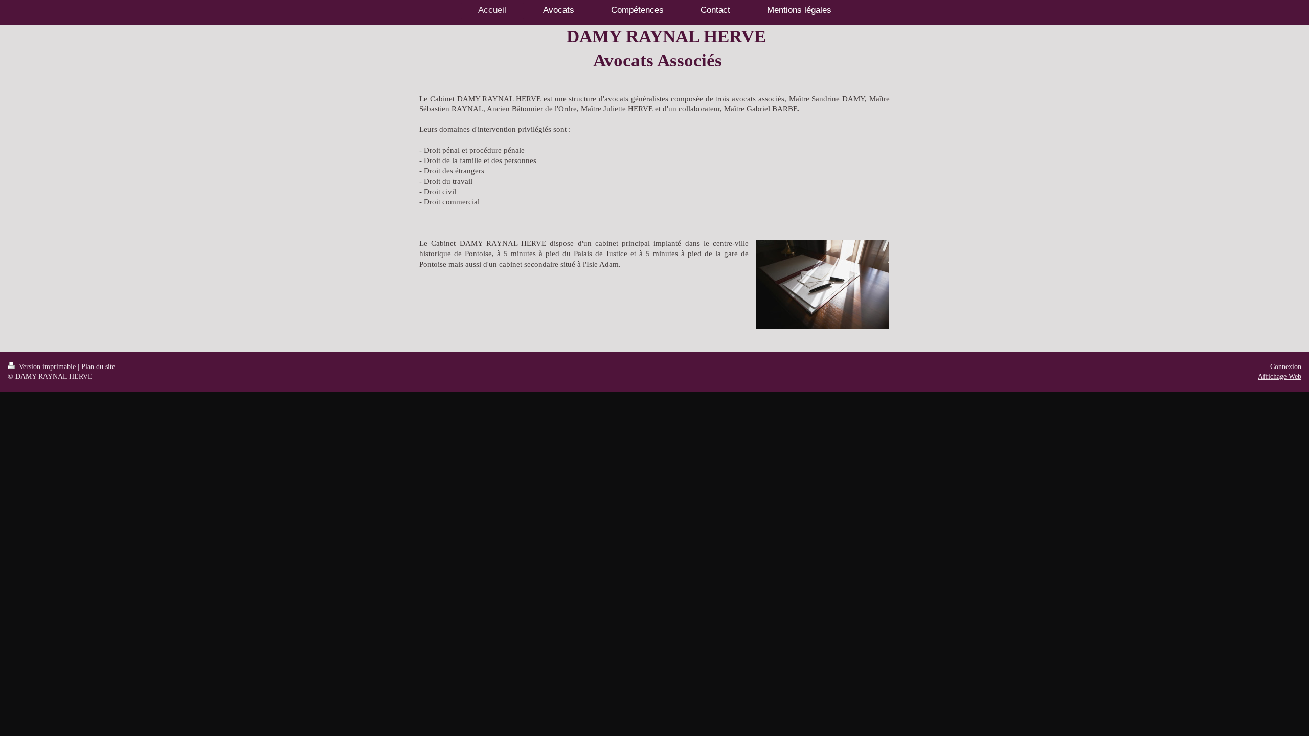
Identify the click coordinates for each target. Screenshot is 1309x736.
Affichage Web (1279, 376)
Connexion (1285, 367)
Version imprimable (47, 367)
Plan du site (98, 367)
